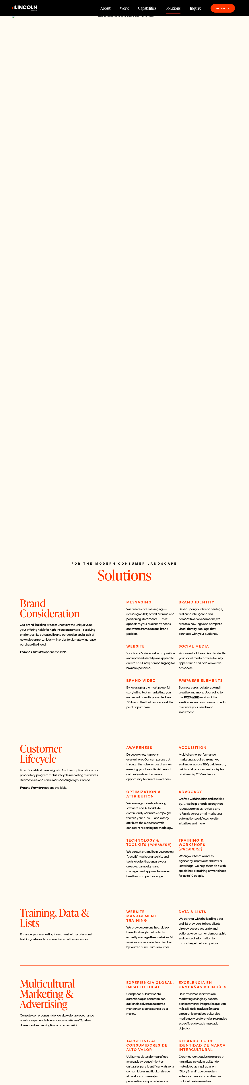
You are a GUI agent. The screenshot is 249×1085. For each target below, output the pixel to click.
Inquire (195, 8)
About (105, 8)
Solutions (173, 8)
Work (124, 8)
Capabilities (147, 8)
